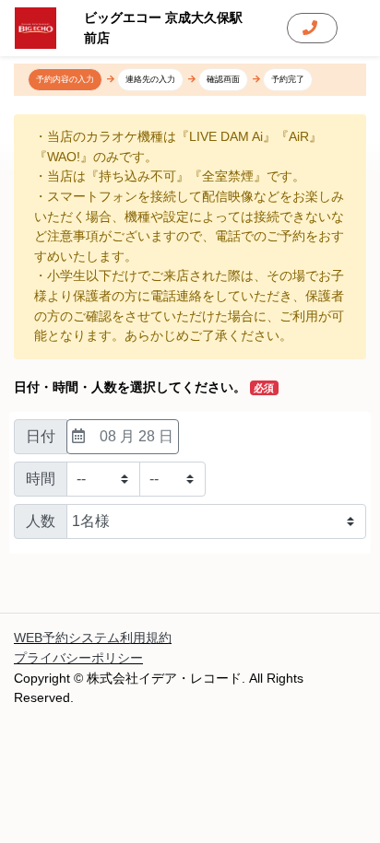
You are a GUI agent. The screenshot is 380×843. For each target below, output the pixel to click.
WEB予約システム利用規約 (93, 637)
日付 (40, 436)
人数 (40, 521)
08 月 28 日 (136, 436)
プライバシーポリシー (78, 657)
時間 (40, 478)
